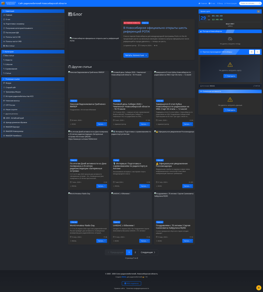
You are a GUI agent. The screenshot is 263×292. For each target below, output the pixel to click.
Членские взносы (13, 101)
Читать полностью (134, 55)
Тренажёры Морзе (13, 92)
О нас (8, 19)
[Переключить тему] (258, 287)
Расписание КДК (12, 32)
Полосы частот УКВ (13, 41)
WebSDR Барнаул (13, 127)
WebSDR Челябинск (13, 136)
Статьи (8, 73)
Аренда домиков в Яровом (16, 122)
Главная (9, 15)
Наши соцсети (11, 109)
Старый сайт (11, 87)
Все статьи (10, 46)
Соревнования (11, 69)
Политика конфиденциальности (137, 288)
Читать (100, 124)
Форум (8, 83)
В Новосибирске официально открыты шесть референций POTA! (155, 29)
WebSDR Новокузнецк (14, 131)
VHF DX (257, 86)
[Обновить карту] (257, 52)
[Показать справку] (251, 52)
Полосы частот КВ (13, 37)
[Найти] (259, 3)
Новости (8, 60)
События (8, 64)
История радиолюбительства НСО (19, 96)
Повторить (231, 76)
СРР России (10, 105)
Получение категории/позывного (19, 28)
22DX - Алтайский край (15, 118)
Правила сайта (119, 288)
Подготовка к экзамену (15, 24)
